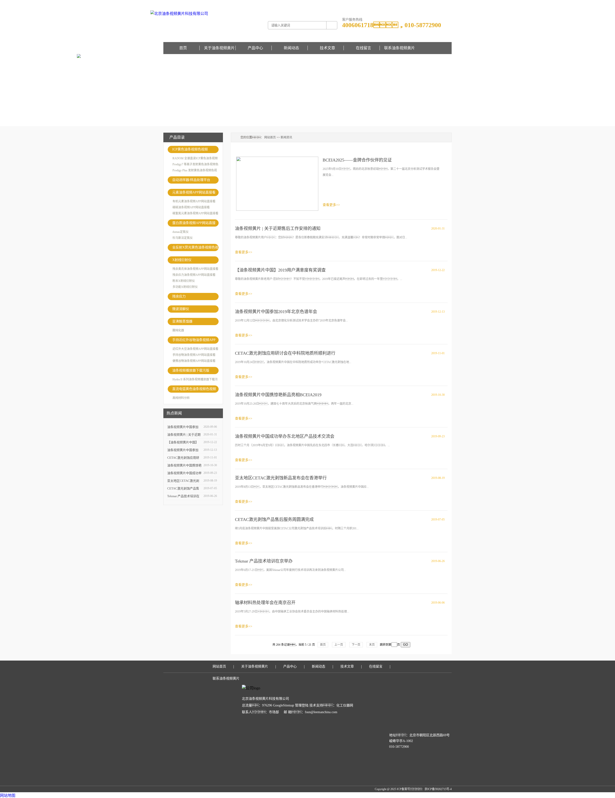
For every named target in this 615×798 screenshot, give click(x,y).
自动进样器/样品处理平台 (191, 180)
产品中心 (255, 48)
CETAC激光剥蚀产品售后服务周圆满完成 (274, 519)
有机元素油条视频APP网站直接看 (193, 201)
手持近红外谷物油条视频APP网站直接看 (193, 341)
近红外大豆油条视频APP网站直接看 (195, 349)
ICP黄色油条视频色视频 (190, 149)
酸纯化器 (178, 330)
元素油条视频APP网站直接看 (193, 192)
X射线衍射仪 (181, 260)
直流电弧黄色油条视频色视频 (194, 389)
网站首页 (270, 137)
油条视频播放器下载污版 (190, 370)
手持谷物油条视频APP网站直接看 (193, 355)
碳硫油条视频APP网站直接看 (191, 207)
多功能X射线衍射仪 (185, 287)
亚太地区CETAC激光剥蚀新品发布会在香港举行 (281, 478)
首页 (183, 48)
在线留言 (446, 3)
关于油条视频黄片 (219, 48)
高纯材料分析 (181, 398)
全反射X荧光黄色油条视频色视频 (195, 248)
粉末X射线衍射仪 (183, 281)
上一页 (338, 644)
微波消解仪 (180, 309)
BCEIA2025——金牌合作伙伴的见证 (357, 160)
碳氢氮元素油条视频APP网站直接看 (195, 213)
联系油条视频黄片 (399, 48)
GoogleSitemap (283, 705)
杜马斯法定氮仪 (182, 238)
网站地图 (7, 795)
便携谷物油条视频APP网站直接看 (193, 361)
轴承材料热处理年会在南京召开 (265, 602)
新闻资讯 (286, 137)
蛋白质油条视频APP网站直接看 (193, 224)
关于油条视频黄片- (404, 3)
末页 (372, 644)
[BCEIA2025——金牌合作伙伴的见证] (277, 183)
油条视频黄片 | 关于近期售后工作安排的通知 (277, 228)
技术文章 (327, 48)
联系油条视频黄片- (428, 3)
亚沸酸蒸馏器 (182, 321)
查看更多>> (331, 205)
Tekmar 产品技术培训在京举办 (264, 561)
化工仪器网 (344, 705)
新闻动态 (291, 48)
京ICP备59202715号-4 (438, 789)
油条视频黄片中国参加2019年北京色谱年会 (276, 311)
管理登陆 (301, 705)
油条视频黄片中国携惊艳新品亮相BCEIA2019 (278, 394)
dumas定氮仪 (180, 232)
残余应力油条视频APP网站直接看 (193, 275)
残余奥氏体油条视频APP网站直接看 (195, 269)
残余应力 (179, 296)
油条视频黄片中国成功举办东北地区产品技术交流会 (284, 436)
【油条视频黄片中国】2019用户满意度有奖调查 (280, 270)
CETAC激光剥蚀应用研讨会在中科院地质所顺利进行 (285, 353)
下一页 (356, 644)
